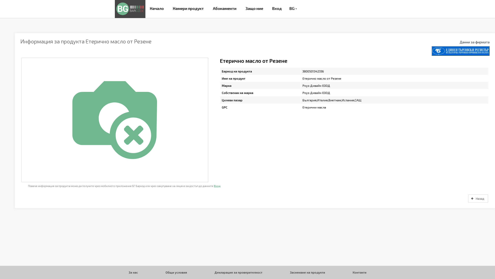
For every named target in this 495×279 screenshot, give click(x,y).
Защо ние (254, 8)
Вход (277, 8)
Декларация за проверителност (238, 272)
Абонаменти (224, 8)
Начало (157, 8)
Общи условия (176, 272)
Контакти (359, 272)
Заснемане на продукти (307, 272)
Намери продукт (188, 8)
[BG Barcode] (130, 9)
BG (291, 8)
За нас (133, 272)
